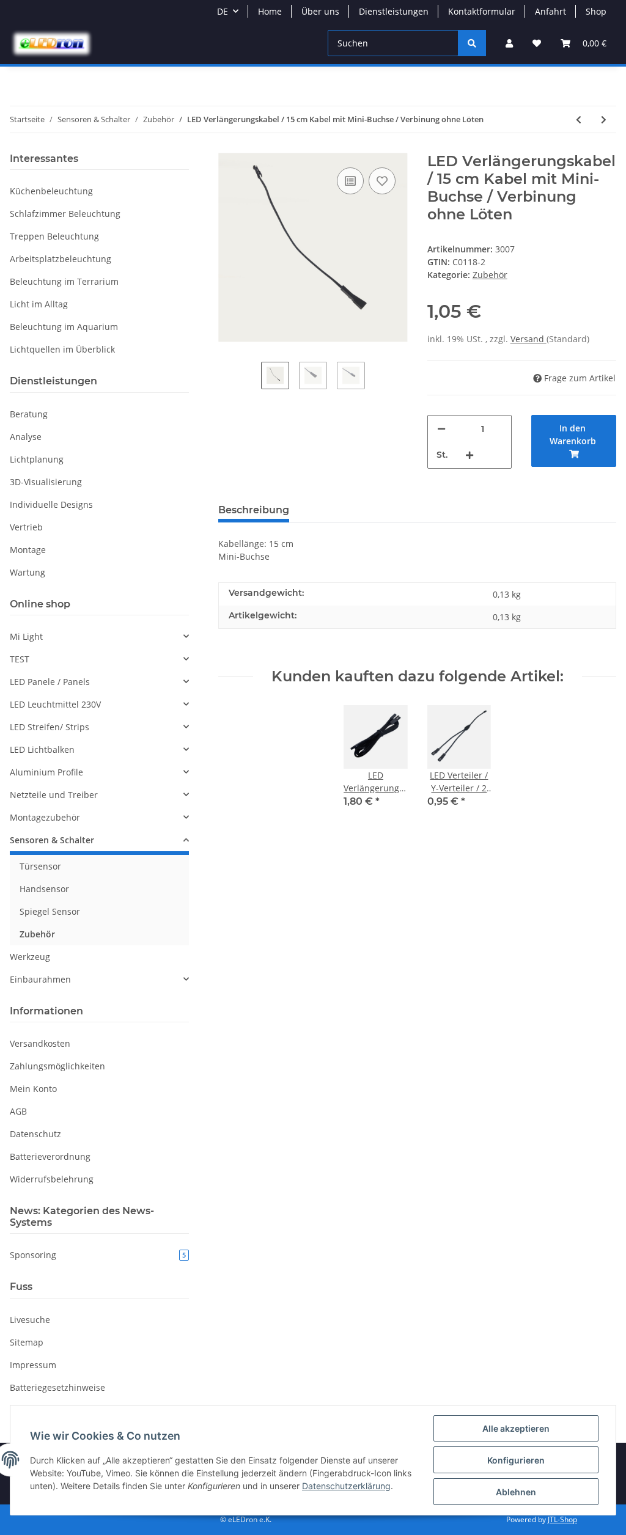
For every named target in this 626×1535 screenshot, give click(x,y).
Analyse (26, 436)
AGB (18, 1111)
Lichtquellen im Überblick (62, 349)
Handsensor (44, 889)
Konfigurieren (516, 1460)
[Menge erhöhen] (469, 455)
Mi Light (26, 636)
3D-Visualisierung (46, 482)
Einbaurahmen (40, 979)
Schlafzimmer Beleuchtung (65, 213)
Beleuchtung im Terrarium (64, 281)
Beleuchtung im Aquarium (64, 326)
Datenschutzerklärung (346, 1486)
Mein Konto (33, 1088)
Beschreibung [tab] (253, 510)
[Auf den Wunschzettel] (382, 180)
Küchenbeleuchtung (51, 191)
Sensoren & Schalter (52, 840)
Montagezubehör (45, 817)
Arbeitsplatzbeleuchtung (60, 259)
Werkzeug (30, 956)
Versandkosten (40, 1043)
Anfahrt (550, 11)
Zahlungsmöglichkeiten (57, 1066)
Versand (528, 339)
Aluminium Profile (46, 772)
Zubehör (490, 274)
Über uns (320, 11)
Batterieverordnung (50, 1156)
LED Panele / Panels (50, 681)
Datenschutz (35, 1134)
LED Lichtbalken (42, 749)
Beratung (29, 414)
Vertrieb (26, 527)
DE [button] (222, 11)
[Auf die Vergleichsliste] (350, 180)
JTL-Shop (562, 1519)
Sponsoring (98, 1255)
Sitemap (26, 1342)
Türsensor (40, 866)
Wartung (27, 572)
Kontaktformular (481, 11)
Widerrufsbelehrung (52, 1179)
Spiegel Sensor (50, 911)
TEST (19, 659)
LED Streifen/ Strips (49, 727)
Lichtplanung (37, 459)
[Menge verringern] (441, 429)
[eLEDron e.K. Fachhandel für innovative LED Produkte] (52, 43)
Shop (596, 11)
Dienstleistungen (394, 11)
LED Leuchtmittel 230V (55, 704)
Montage (28, 549)
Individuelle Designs (51, 504)
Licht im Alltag (39, 304)
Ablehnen (516, 1492)
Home (270, 11)
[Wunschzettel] (537, 43)
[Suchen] (472, 43)
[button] (509, 43)
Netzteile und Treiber (54, 794)
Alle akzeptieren (516, 1428)
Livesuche (30, 1319)
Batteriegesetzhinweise (57, 1387)
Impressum (33, 1365)
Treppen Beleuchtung (54, 236)
